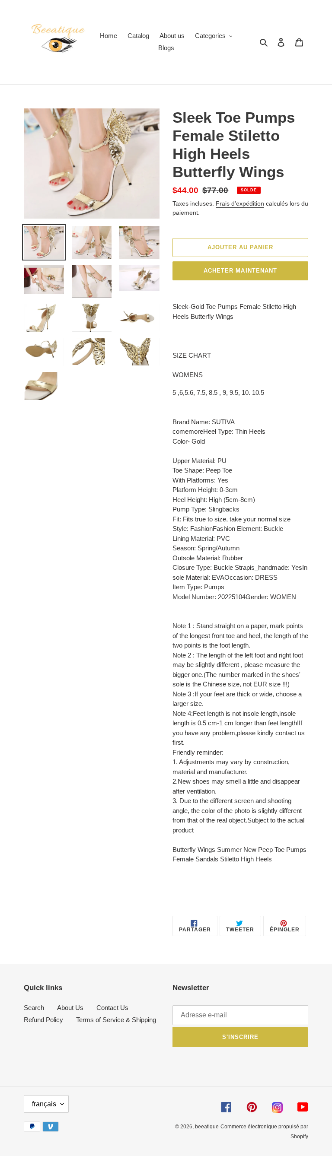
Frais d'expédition (240, 203)
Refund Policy (43, 1019)
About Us (70, 1007)
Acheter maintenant (240, 270)
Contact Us (112, 1007)
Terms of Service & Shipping (116, 1019)
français (44, 1104)
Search (34, 1007)
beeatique (207, 1127)
